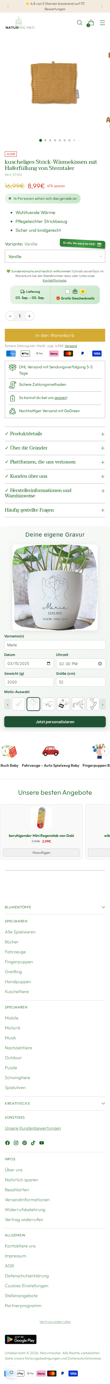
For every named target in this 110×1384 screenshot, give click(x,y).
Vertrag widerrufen (24, 1219)
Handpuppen (18, 981)
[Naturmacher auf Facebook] (8, 1143)
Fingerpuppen (19, 961)
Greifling (13, 971)
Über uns (13, 1169)
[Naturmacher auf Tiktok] (33, 1143)
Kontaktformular (54, 280)
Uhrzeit (62, 654)
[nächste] (102, 6)
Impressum (15, 1255)
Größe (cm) (65, 673)
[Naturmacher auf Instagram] (16, 1143)
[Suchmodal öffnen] (79, 22)
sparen (60, 397)
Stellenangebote (21, 1295)
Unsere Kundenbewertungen (33, 1128)
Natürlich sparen (21, 1179)
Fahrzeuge (15, 951)
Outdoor (13, 1057)
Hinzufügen (41, 852)
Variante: (21, 244)
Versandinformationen (27, 1199)
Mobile (11, 1018)
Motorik (13, 1027)
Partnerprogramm (23, 1305)
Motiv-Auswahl (16, 692)
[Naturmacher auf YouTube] (42, 1143)
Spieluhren (15, 1087)
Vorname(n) (14, 636)
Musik (10, 1037)
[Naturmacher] (19, 22)
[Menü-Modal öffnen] (102, 22)
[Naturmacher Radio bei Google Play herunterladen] (21, 1340)
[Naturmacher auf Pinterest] (25, 1143)
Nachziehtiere (18, 1047)
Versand (71, 346)
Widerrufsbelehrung (25, 1209)
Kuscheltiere (17, 991)
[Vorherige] (8, 6)
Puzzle (11, 1067)
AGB (9, 1265)
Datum (9, 654)
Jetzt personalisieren (55, 721)
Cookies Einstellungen (26, 1285)
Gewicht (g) (14, 673)
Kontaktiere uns (20, 1246)
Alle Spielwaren (20, 931)
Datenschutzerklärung (27, 1275)
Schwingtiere (17, 1077)
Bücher (12, 941)
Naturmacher (50, 1353)
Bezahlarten (17, 1189)
